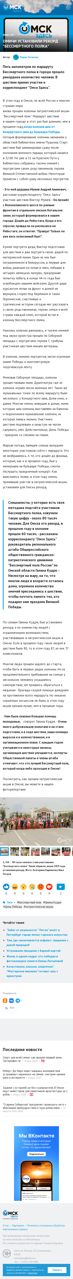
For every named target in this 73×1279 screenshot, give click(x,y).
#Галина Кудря (52, 902)
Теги (10, 902)
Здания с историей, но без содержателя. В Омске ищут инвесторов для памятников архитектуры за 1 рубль (35, 1091)
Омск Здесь (12, 7)
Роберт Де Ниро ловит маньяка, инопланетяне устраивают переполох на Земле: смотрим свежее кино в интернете (34, 1074)
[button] (70, 801)
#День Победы (12, 906)
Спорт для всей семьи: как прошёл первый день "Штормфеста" (32, 1059)
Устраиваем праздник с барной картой (33, 950)
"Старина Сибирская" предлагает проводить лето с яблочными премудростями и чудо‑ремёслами (34, 1106)
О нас (6, 1225)
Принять (57, 1270)
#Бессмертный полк (29, 902)
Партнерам (18, 1225)
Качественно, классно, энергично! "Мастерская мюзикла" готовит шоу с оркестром (32, 971)
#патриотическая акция (38, 906)
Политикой (32, 1273)
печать (62, 34)
